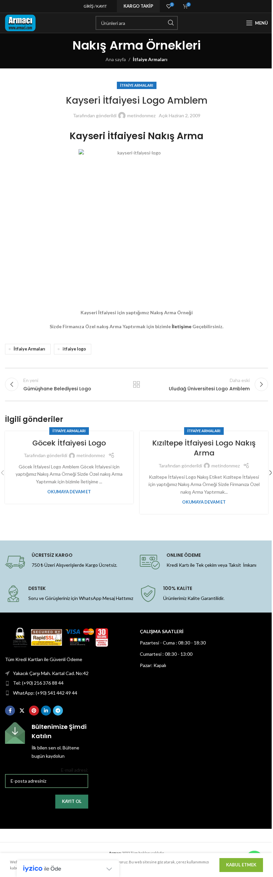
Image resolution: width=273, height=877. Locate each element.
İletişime (181, 326)
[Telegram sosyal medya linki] (58, 711)
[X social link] (22, 711)
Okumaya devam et (69, 491)
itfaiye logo (74, 348)
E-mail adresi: (74, 770)
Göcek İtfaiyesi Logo (69, 443)
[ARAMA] (171, 23)
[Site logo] (20, 22)
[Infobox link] (46, 741)
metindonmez (141, 115)
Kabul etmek (241, 864)
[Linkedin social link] (46, 711)
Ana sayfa (116, 59)
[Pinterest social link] (34, 711)
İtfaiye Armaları (150, 59)
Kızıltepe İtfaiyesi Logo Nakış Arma (204, 448)
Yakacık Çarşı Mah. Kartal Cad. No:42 (51, 673)
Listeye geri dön (136, 384)
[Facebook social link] (10, 711)
